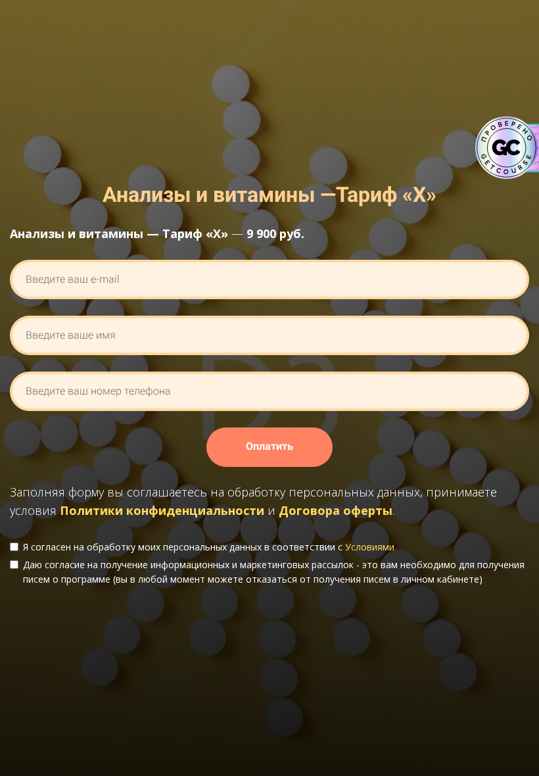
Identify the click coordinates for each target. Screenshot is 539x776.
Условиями (369, 547)
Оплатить (269, 446)
